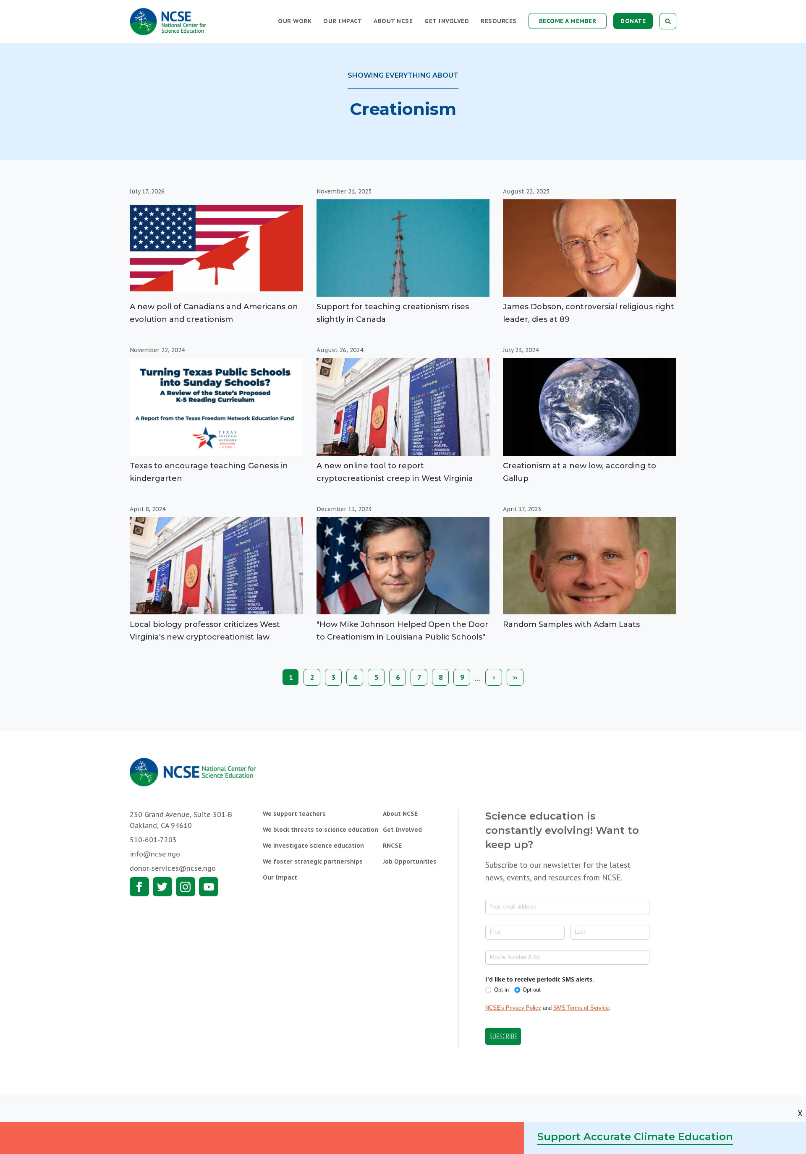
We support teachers (294, 813)
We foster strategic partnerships (313, 861)
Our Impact (342, 21)
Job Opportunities (410, 861)
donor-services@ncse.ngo (173, 868)
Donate (633, 21)
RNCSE (392, 845)
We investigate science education (313, 845)
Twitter (162, 886)
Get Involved (446, 21)
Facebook (139, 886)
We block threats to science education (320, 829)
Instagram (185, 886)
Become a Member (568, 21)
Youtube (208, 886)
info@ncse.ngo (155, 854)
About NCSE (393, 21)
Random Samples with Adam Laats (571, 624)
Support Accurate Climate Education (635, 1137)
